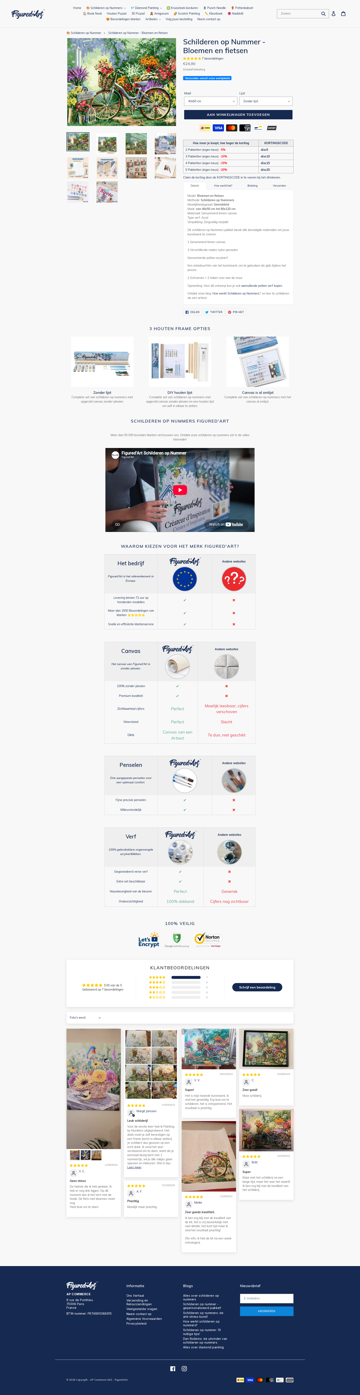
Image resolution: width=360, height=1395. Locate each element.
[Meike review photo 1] (209, 1156)
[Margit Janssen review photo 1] (151, 1064)
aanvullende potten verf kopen (261, 286)
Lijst (242, 93)
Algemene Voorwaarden (144, 1318)
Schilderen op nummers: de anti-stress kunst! (203, 1314)
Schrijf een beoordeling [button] (257, 987)
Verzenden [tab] (279, 185)
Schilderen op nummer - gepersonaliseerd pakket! (202, 1306)
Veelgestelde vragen (142, 1309)
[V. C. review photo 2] (75, 1155)
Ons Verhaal (135, 1295)
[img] (79, 1165)
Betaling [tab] (253, 185)
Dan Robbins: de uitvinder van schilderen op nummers (205, 1340)
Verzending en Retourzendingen (139, 1302)
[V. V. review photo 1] (209, 1049)
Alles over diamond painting (203, 1347)
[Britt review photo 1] (266, 1130)
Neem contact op (139, 1314)
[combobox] (303, 13)
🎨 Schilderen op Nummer (83, 33)
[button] (192, 58)
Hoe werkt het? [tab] (223, 185)
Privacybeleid (136, 1323)
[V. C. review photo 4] (96, 1155)
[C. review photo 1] (266, 1049)
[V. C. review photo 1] (93, 1089)
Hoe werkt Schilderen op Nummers (235, 293)
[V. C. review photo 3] (86, 1155)
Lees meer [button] (134, 1167)
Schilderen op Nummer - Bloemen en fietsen (138, 33)
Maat (187, 93)
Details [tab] (195, 185)
